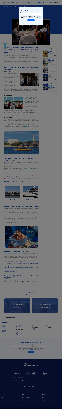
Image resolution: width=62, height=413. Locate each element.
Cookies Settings (47, 410)
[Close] (60, 411)
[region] (31, 411)
